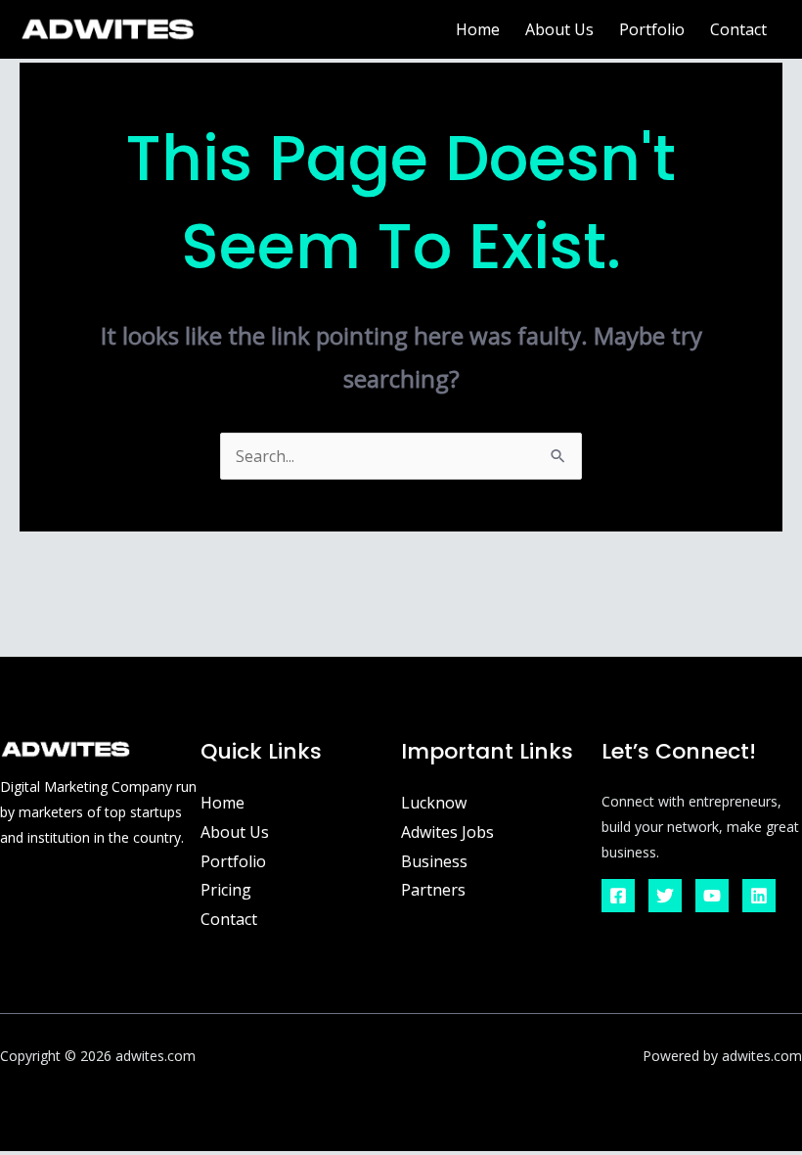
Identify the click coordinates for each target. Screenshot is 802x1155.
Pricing (225, 890)
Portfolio (652, 29)
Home (478, 29)
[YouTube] (712, 895)
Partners (433, 890)
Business (434, 861)
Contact (738, 29)
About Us (559, 29)
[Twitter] (665, 895)
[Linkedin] (759, 895)
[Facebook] (618, 895)
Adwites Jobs (447, 832)
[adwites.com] (108, 27)
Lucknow (434, 802)
